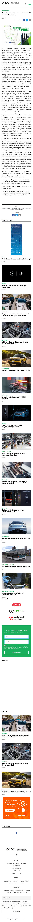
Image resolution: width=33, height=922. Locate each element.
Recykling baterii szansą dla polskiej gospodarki (14, 397)
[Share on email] (30, 20)
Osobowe (4, 368)
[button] (30, 4)
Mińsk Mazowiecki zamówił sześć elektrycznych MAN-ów (13, 594)
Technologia (4, 340)
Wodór (22, 883)
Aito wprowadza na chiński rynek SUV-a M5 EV (16, 539)
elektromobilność (6, 208)
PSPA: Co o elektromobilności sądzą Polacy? (16, 259)
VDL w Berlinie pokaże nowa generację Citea (16, 566)
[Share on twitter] (27, 20)
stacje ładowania (19, 209)
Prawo (16, 883)
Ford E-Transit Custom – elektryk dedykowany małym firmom (12, 426)
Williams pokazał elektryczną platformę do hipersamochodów (15, 343)
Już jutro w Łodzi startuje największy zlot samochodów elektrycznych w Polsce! (15, 314)
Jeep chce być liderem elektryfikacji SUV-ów (16, 370)
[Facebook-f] (16, 833)
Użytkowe (4, 283)
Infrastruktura (5, 10)
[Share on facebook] (24, 20)
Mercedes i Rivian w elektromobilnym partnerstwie (14, 286)
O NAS (8, 5)
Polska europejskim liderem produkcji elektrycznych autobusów (14, 454)
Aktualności (4, 733)
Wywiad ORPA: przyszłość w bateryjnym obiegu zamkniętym (14, 482)
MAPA (19, 873)
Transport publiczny (6, 451)
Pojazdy (15, 881)
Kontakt (14, 5)
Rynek (3, 257)
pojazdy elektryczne (21, 208)
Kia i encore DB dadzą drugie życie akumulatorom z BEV (13, 511)
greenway (14, 208)
